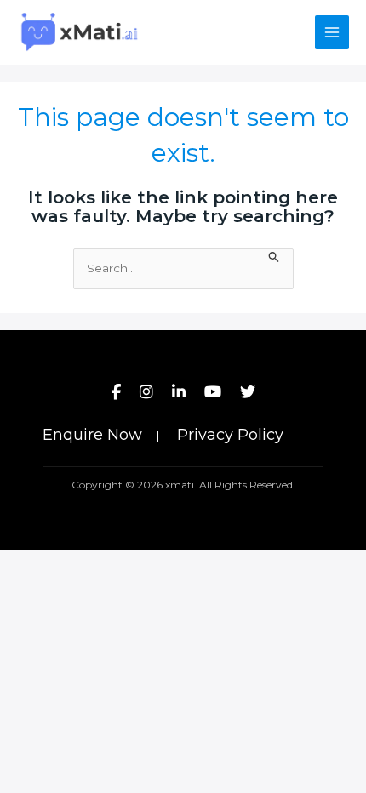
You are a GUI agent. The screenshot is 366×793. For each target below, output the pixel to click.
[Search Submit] (274, 255)
